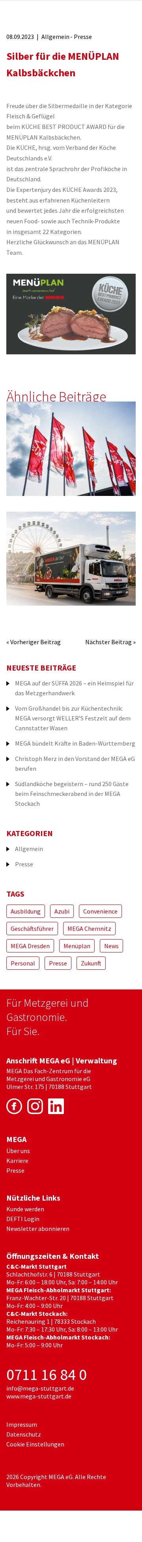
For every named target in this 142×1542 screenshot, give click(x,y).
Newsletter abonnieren (37, 1228)
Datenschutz (23, 1434)
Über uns (18, 1151)
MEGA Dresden (30, 946)
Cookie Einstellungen (35, 1444)
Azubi (61, 911)
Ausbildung (26, 911)
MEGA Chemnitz (89, 928)
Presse (83, 37)
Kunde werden (25, 1209)
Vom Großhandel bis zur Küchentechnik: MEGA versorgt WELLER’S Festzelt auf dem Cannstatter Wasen (73, 718)
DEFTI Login (22, 1219)
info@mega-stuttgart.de (40, 1388)
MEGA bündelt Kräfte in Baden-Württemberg (75, 743)
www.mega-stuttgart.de (38, 1396)
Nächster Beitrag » (110, 642)
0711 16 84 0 (46, 1374)
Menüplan (77, 946)
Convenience (100, 911)
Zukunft (91, 963)
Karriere (17, 1160)
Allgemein (55, 37)
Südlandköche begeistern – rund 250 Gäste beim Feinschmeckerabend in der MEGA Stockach (72, 793)
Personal (23, 963)
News (111, 946)
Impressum (21, 1424)
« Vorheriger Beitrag (33, 642)
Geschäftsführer (32, 928)
